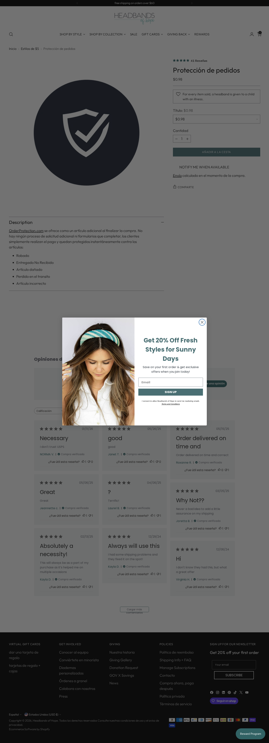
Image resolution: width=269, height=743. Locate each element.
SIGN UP (171, 392)
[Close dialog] (202, 322)
